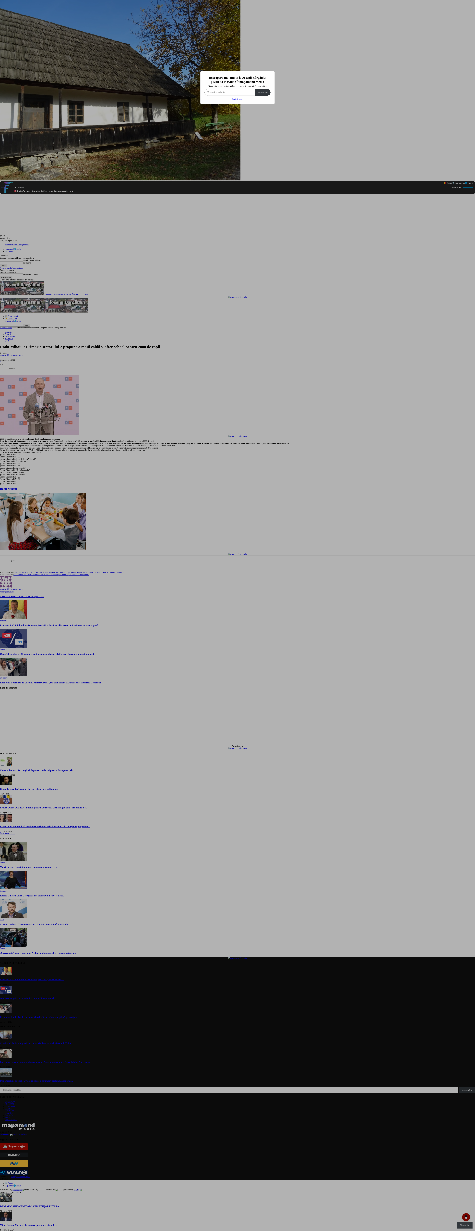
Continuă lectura (237, 99)
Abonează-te (263, 92)
